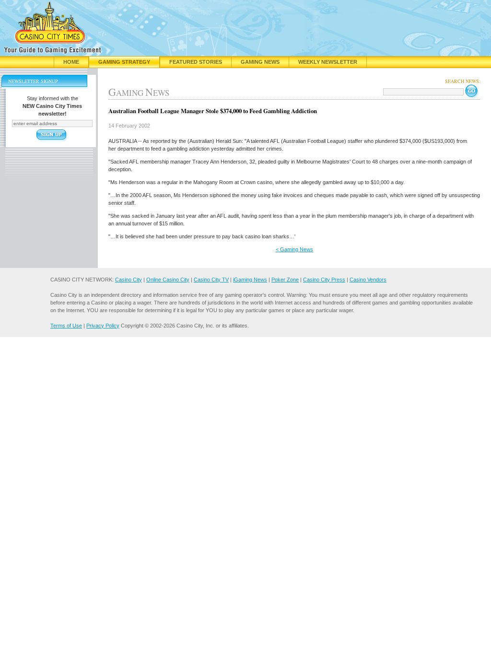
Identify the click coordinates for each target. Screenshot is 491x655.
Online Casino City (167, 279)
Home (71, 62)
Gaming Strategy (124, 62)
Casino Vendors (368, 279)
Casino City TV (211, 279)
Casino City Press (324, 279)
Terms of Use (66, 325)
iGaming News (250, 279)
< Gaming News (294, 249)
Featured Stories (195, 62)
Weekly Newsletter (327, 62)
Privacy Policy (102, 325)
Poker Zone (285, 279)
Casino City (128, 279)
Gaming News (260, 62)
